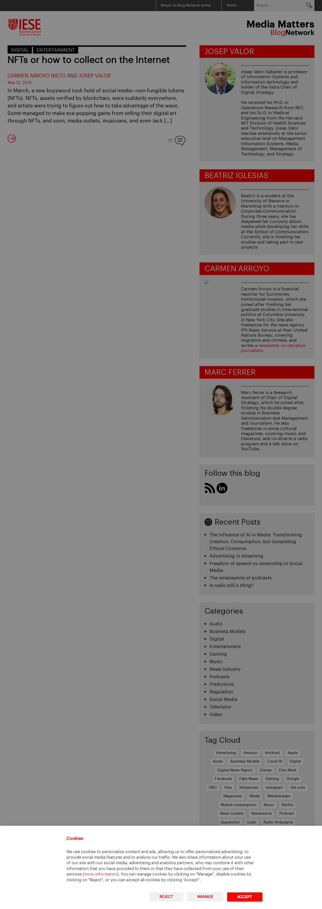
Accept (244, 897)
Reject (166, 897)
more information (100, 874)
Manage (205, 897)
